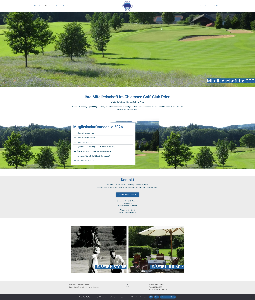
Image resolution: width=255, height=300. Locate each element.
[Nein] (253, 297)
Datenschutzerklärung (168, 297)
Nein (156, 297)
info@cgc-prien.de (160, 289)
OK (151, 297)
